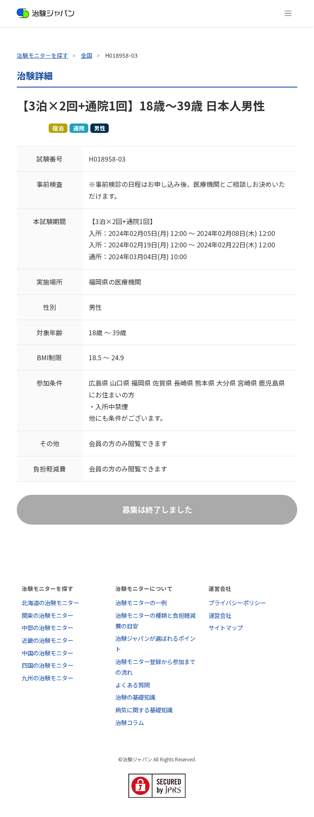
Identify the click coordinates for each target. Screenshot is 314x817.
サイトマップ (226, 627)
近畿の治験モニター (47, 640)
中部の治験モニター (47, 627)
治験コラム (129, 722)
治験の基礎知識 (135, 697)
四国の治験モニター (47, 665)
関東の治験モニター (47, 615)
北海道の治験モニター (50, 602)
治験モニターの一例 (141, 602)
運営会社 (220, 615)
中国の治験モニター (47, 653)
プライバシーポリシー (237, 602)
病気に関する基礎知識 (144, 709)
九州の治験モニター (47, 677)
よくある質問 (132, 684)
